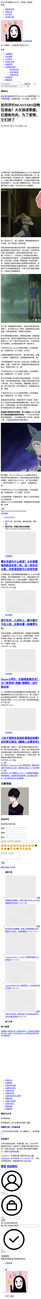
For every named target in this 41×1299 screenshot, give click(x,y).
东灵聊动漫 (27, 41)
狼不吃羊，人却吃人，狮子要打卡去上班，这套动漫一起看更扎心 (19, 624)
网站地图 (8, 1106)
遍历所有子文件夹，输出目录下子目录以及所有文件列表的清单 (22, 1014)
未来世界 (8, 64)
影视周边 (8, 77)
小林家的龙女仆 (21, 1031)
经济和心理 (14, 70)
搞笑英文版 (9, 9)
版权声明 (27, 1161)
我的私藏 (15, 1151)
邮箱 (3, 833)
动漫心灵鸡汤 (10, 1101)
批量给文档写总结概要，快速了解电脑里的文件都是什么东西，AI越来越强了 (22, 928)
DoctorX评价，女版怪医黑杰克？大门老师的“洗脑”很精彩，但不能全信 (20, 683)
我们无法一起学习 (7, 1033)
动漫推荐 (8, 1083)
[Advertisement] (20, 148)
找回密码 (12, 1166)
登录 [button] (2, 5)
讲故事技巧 (6, 1035)
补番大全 (8, 1080)
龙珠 (8, 1031)
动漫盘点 (37, 1031)
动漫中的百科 (10, 1088)
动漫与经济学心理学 (13, 1096)
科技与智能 (14, 72)
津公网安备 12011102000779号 (22, 1158)
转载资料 (8, 80)
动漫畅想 (8, 54)
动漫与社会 (14, 75)
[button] (20, 49)
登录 (3, 1166)
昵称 (3, 828)
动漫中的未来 (10, 1085)
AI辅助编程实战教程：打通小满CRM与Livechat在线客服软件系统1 (22, 900)
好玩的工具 (9, 62)
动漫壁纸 (4, 1031)
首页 (2, 96)
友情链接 (8, 1109)
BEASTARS (9, 517)
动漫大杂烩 (9, 1104)
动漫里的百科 (10, 67)
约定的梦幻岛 (18, 1033)
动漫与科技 (9, 1093)
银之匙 (13, 1031)
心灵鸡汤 (8, 59)
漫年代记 (7, 1151)
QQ (2, 841)
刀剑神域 (30, 1031)
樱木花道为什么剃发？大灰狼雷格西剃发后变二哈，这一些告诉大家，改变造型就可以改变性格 (19, 565)
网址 (2, 837)
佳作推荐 (8, 57)
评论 (21, 126)
